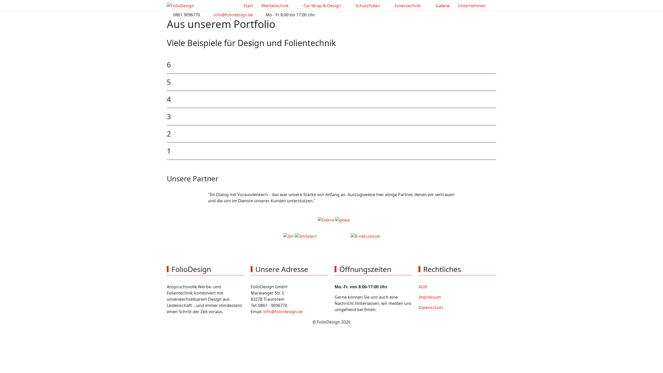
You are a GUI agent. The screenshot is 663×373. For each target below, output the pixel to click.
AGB (423, 287)
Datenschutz (431, 307)
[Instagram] (493, 14)
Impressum (430, 297)
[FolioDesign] (180, 6)
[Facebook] (482, 14)
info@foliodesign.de (233, 15)
